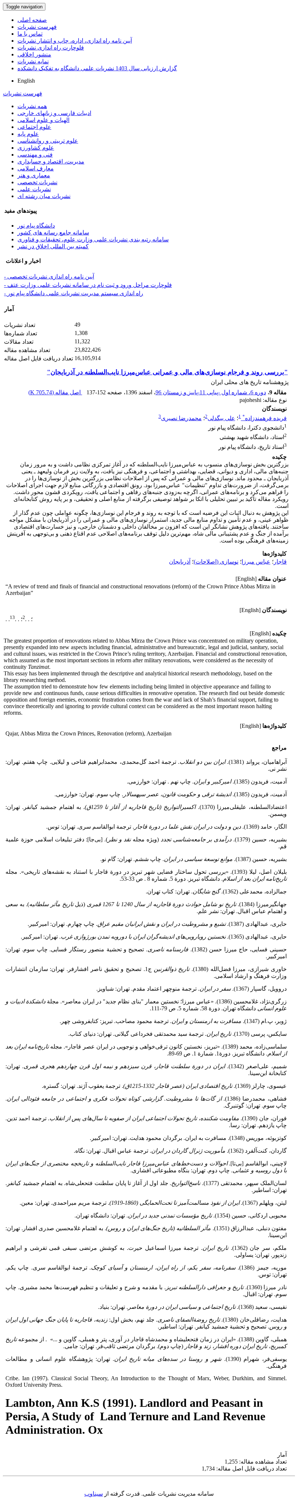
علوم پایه (28, 134)
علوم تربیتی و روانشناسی (47, 141)
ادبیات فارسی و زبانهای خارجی (54, 113)
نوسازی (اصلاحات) (216, 561)
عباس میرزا (256, 561)
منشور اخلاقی (34, 54)
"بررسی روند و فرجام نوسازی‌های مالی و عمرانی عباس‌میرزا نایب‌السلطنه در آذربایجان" (167, 372)
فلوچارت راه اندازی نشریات (50, 47)
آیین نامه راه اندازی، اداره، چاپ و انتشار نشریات (74, 41)
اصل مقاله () (55, 392)
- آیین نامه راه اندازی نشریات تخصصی (49, 276)
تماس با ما (30, 34)
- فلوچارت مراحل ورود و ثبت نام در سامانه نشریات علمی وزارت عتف (88, 285)
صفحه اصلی (32, 20)
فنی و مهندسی (35, 154)
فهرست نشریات (37, 27)
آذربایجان (179, 561)
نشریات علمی (34, 189)
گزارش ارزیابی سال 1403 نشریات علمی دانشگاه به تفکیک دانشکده (97, 68)
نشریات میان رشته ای (44, 196)
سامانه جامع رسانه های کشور (53, 232)
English (26, 81)
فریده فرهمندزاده (264, 418)
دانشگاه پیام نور (36, 225)
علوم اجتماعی (34, 127)
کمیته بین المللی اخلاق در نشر (53, 246)
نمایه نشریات (33, 61)
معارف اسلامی (35, 168)
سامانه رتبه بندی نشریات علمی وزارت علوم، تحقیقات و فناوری (93, 239)
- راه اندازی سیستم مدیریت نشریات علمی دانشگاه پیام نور (73, 293)
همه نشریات (32, 106)
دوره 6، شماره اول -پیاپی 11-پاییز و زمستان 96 (211, 392)
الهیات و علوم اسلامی (43, 120)
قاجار (280, 561)
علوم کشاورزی (35, 148)
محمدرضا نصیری (181, 418)
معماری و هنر (33, 175)
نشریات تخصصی (37, 182)
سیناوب (93, 1494)
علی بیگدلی (221, 418)
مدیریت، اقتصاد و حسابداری (50, 161)
